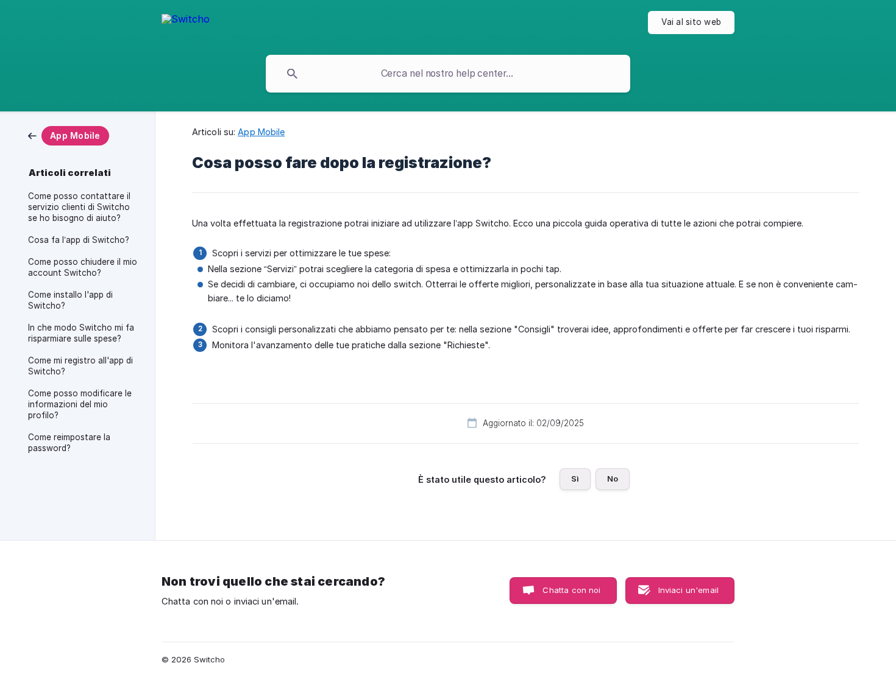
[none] (186, 24)
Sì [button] (575, 478)
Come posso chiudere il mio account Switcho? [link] (82, 267)
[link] (68, 135)
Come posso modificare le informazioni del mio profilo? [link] (80, 404)
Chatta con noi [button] (571, 590)
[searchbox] (448, 74)
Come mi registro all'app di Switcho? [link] (80, 366)
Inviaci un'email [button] (688, 590)
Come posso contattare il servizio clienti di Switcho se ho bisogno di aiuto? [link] (79, 207)
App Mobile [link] (261, 132)
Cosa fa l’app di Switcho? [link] (78, 240)
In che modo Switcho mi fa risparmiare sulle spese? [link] (81, 333)
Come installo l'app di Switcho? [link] (70, 300)
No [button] (612, 478)
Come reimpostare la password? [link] (69, 442)
